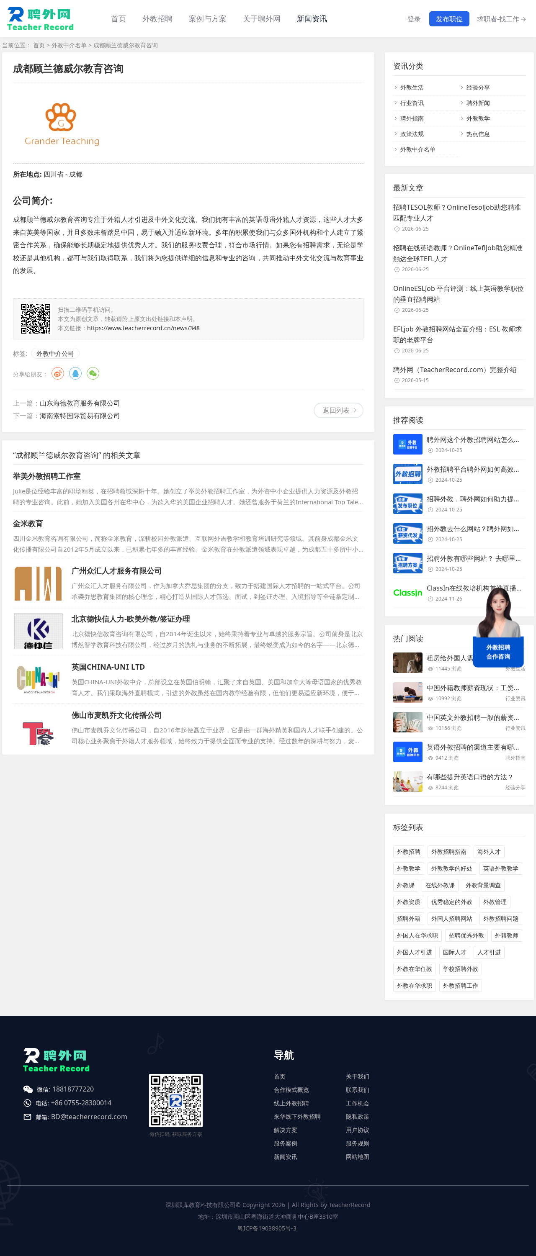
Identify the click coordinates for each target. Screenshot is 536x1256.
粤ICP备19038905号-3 (266, 1228)
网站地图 (357, 1157)
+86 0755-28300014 (81, 1102)
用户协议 (357, 1130)
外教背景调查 (483, 885)
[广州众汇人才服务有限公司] (38, 583)
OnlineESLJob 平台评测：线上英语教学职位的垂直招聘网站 (458, 294)
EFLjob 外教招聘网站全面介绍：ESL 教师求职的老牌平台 (457, 334)
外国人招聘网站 (451, 918)
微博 (58, 373)
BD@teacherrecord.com (89, 1116)
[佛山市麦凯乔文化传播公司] (38, 727)
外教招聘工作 (460, 985)
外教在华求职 (414, 985)
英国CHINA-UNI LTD (108, 667)
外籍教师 (506, 935)
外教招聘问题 (500, 918)
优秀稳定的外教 (451, 902)
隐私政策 (357, 1116)
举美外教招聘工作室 (47, 476)
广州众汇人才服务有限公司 (117, 570)
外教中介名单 (69, 45)
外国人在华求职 (417, 935)
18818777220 (73, 1089)
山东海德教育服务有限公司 (80, 403)
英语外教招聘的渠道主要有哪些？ (477, 747)
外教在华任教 (414, 969)
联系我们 (357, 1090)
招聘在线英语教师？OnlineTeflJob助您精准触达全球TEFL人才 (458, 253)
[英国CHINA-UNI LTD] (38, 679)
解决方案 (285, 1130)
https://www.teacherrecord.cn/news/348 (143, 328)
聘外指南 (412, 118)
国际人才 (454, 952)
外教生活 (412, 87)
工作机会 (357, 1103)
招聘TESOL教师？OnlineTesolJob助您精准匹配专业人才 (457, 213)
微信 (93, 373)
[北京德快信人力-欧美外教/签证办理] (38, 631)
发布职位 (449, 18)
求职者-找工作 (501, 18)
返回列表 (336, 410)
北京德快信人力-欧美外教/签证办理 (131, 619)
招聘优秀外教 (466, 935)
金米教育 (28, 523)
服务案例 (285, 1143)
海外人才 (489, 851)
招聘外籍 (408, 918)
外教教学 (478, 118)
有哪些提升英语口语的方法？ (470, 776)
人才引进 (489, 952)
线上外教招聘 (291, 1103)
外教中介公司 (55, 353)
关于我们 (357, 1076)
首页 (118, 18)
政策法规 (412, 134)
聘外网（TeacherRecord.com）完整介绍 (455, 369)
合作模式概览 (291, 1090)
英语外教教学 (500, 868)
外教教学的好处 (451, 868)
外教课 (406, 885)
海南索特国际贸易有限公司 (80, 415)
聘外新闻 (478, 103)
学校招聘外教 (460, 969)
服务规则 (357, 1143)
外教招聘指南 (448, 851)
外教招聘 (408, 851)
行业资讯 (412, 103)
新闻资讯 (312, 18)
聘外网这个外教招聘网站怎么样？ (477, 439)
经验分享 (478, 87)
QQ (75, 373)
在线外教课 (440, 885)
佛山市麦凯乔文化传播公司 (117, 715)
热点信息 (478, 134)
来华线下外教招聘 (297, 1116)
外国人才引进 (414, 952)
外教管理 (495, 902)
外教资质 (408, 902)
